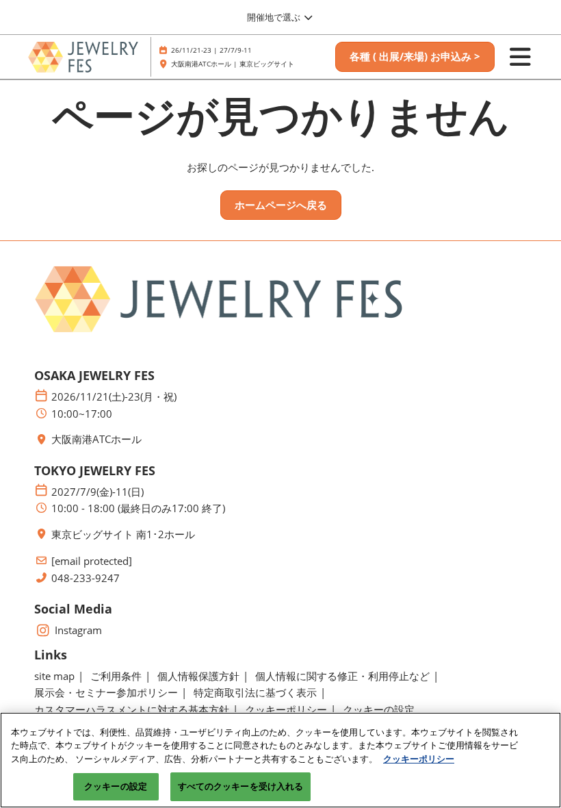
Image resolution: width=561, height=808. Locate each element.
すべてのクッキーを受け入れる (241, 786)
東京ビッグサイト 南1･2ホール (123, 534)
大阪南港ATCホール (96, 439)
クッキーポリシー (418, 759)
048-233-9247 (85, 578)
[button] (415, 57)
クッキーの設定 (115, 786)
